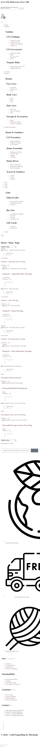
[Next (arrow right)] (2, 746)
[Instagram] (8, 740)
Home (6, 25)
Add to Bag (8, 255)
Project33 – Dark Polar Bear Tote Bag (13, 339)
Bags (2, 374)
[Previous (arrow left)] (0, 746)
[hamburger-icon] (1, 22)
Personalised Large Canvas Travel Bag (13, 415)
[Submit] (34, 450)
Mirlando (21, 710)
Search (21, 8)
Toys (6, 184)
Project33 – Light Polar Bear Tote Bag (13, 261)
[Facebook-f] (3, 740)
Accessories (4, 258)
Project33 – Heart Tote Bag (9, 300)
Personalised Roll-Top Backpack (11, 377)
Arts (6, 182)
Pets (6, 186)
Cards (6, 232)
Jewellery (7, 72)
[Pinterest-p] (13, 740)
